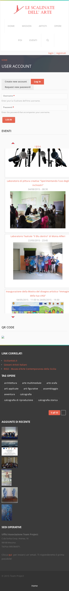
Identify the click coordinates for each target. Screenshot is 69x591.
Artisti (43, 25)
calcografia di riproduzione (18, 400)
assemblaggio (50, 388)
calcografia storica (48, 400)
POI (20, 40)
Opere (57, 25)
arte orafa (52, 382)
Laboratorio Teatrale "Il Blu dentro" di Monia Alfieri (38, 206)
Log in (39, 81)
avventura (9, 394)
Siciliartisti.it (10, 360)
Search (47, 40)
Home (11, 25)
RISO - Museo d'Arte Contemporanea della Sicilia (30, 368)
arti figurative (31, 388)
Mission (26, 25)
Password (8, 107)
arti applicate (11, 388)
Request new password (17, 87)
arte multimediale (31, 382)
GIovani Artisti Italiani (15, 364)
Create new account (16, 81)
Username (9, 95)
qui (11, 554)
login (51, 53)
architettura (10, 382)
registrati (61, 53)
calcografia (26, 394)
